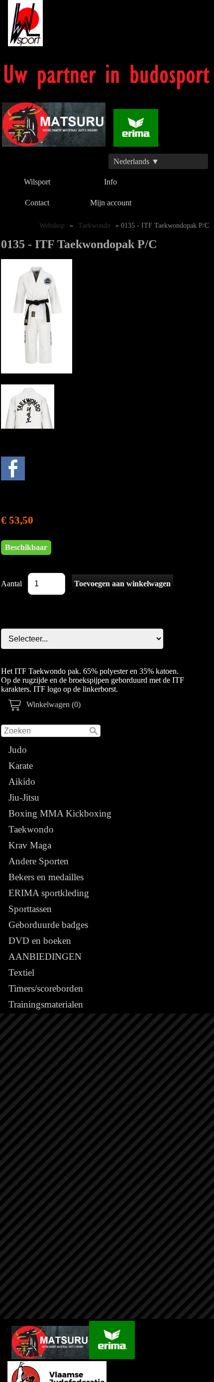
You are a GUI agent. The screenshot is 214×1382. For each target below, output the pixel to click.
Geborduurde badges (48, 925)
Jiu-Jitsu (23, 797)
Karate (20, 765)
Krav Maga (29, 845)
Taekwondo (31, 829)
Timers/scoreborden (45, 988)
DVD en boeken (39, 940)
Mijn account (110, 202)
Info (110, 182)
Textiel (21, 972)
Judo (17, 749)
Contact (37, 202)
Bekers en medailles (46, 877)
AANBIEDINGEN (45, 956)
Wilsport (37, 182)
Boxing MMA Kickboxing (59, 813)
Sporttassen (30, 909)
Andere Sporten (38, 861)
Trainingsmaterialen (45, 1004)
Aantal (11, 583)
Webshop (52, 225)
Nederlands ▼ (136, 161)
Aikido (21, 781)
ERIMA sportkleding (48, 893)
